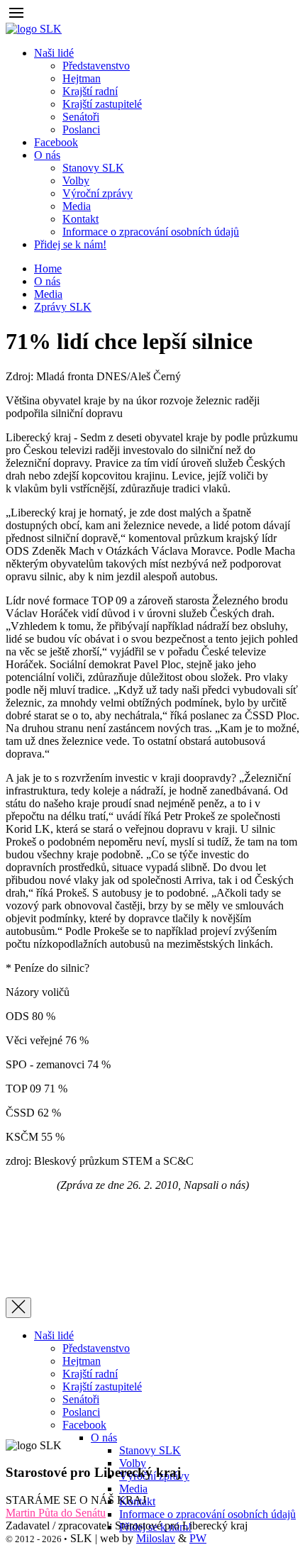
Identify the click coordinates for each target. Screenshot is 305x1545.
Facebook (56, 142)
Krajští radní (90, 1374)
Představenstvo (96, 1348)
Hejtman (81, 1361)
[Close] (18, 1307)
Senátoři (80, 1399)
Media (48, 294)
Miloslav (155, 1538)
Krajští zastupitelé (102, 1386)
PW (197, 1538)
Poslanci (81, 1412)
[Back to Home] (34, 29)
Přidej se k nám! (70, 244)
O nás (47, 281)
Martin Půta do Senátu (56, 1513)
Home (48, 268)
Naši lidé (54, 1335)
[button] (16, 16)
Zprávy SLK (63, 307)
